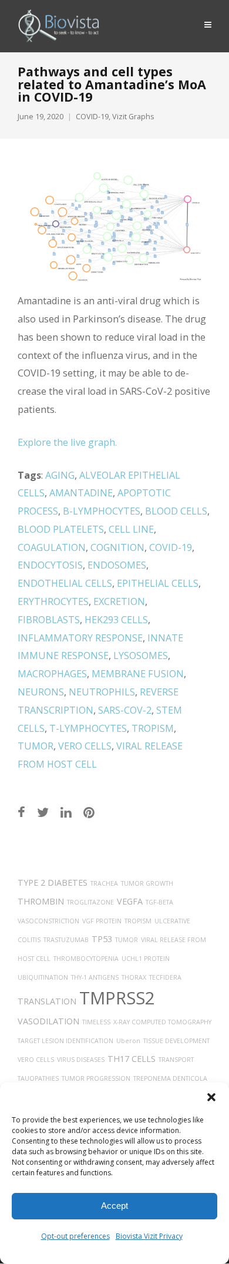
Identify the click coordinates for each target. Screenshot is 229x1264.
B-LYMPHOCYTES (101, 511)
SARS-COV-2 (124, 710)
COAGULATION (52, 547)
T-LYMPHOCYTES (88, 728)
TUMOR (35, 745)
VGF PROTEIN (102, 921)
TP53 (102, 938)
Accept (114, 1206)
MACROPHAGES (52, 673)
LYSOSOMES (140, 655)
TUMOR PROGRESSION (96, 1078)
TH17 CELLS (131, 1058)
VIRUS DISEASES (81, 1059)
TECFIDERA (165, 977)
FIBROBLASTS (49, 619)
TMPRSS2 (117, 998)
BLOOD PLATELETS (61, 529)
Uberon (128, 1041)
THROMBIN (41, 901)
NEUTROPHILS (102, 691)
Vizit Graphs (133, 116)
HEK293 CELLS (116, 619)
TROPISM (153, 728)
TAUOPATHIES (38, 1078)
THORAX (134, 977)
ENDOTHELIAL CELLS (65, 583)
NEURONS (41, 691)
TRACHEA (104, 883)
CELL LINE (131, 529)
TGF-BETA (159, 902)
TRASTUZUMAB (66, 940)
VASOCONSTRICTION (48, 921)
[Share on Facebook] (21, 812)
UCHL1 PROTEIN (146, 958)
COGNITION (117, 547)
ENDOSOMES (116, 565)
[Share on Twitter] (43, 812)
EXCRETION (119, 601)
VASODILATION (48, 1021)
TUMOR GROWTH (147, 883)
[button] (211, 1097)
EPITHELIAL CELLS (157, 583)
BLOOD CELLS (176, 511)
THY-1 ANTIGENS (95, 977)
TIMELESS (96, 1022)
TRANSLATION (47, 1001)
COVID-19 (92, 116)
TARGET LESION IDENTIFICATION (65, 1041)
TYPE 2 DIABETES (52, 882)
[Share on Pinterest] (89, 812)
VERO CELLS (85, 745)
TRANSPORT (176, 1059)
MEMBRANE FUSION (138, 673)
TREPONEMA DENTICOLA (170, 1078)
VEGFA (130, 901)
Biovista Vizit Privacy (149, 1236)
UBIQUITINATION (43, 977)
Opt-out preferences (75, 1236)
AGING (60, 475)
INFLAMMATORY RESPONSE (80, 637)
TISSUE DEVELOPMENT (176, 1041)
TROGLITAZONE (90, 902)
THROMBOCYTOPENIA (86, 958)
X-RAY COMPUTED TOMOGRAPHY (162, 1022)
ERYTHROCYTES (53, 601)
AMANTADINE (81, 492)
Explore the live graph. (67, 442)
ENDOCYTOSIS (50, 565)
